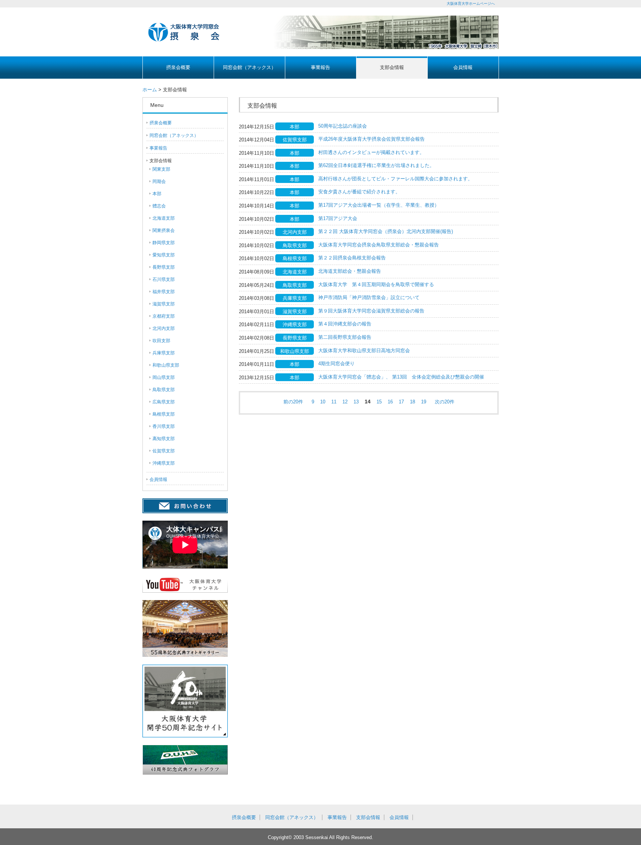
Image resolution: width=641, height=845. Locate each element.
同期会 (159, 181)
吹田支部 (161, 340)
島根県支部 (163, 414)
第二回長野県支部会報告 (344, 337)
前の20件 (293, 402)
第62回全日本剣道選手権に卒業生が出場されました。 (376, 165)
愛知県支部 (163, 255)
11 (333, 402)
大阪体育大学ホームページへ (471, 3)
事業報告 (320, 67)
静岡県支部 (163, 242)
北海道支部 (163, 218)
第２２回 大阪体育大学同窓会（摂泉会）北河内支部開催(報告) (385, 231)
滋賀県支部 (163, 304)
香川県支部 (163, 426)
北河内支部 (163, 328)
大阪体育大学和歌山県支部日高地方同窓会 (364, 350)
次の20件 (444, 402)
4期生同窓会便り (336, 363)
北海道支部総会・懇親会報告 (349, 271)
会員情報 (463, 67)
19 (423, 402)
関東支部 (161, 169)
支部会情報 (392, 67)
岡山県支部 (163, 377)
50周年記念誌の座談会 (342, 126)
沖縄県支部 (163, 463)
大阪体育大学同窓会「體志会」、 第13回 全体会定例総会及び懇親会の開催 (401, 377)
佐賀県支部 (163, 450)
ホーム (149, 89)
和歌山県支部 (165, 365)
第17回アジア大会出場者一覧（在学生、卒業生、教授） (378, 205)
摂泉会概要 (178, 67)
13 (356, 402)
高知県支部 (163, 438)
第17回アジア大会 (337, 218)
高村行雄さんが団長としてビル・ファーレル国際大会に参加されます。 (395, 178)
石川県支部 (163, 279)
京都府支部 (163, 316)
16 (390, 402)
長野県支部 (163, 267)
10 (322, 402)
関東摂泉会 (163, 230)
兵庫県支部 (163, 353)
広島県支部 (163, 402)
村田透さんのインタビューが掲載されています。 (371, 152)
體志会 (159, 206)
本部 (156, 193)
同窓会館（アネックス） (249, 67)
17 (401, 402)
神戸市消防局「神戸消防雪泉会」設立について (369, 297)
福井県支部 (163, 291)
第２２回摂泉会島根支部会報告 (352, 258)
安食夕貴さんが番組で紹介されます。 (359, 191)
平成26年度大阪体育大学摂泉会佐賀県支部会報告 (371, 139)
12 (345, 402)
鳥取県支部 (163, 389)
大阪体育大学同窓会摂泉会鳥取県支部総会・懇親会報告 (378, 245)
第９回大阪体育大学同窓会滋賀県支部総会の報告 (371, 311)
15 (379, 402)
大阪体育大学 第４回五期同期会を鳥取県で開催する (376, 284)
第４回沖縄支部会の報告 (344, 324)
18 (412, 402)
